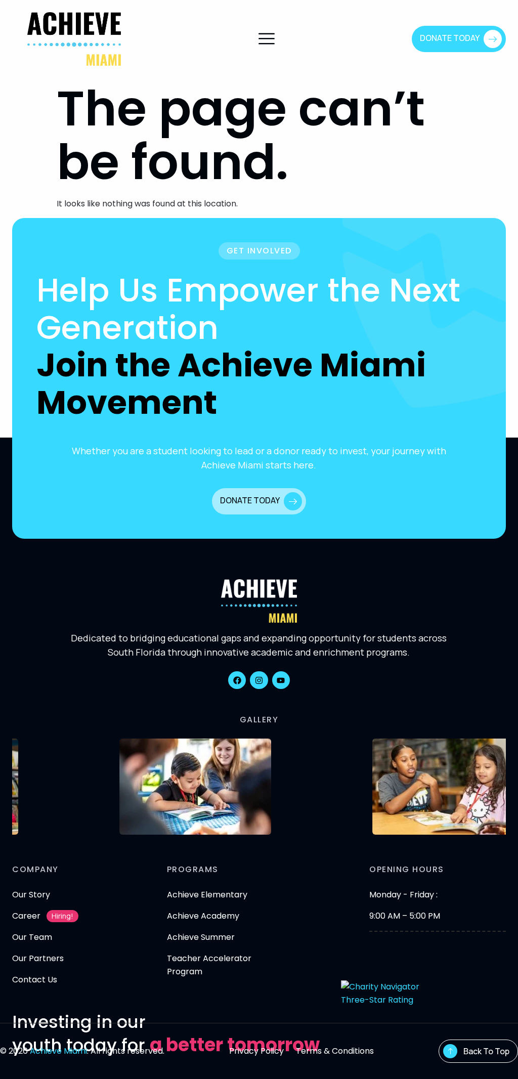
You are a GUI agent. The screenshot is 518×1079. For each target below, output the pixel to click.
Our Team (32, 937)
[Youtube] (281, 680)
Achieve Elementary (207, 894)
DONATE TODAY (450, 38)
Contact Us (34, 979)
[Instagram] (259, 680)
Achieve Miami (58, 1051)
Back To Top (486, 1051)
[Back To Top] (450, 1051)
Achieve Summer (201, 937)
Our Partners (38, 958)
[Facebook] (237, 680)
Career (26, 916)
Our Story (31, 894)
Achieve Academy (203, 916)
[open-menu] (266, 39)
